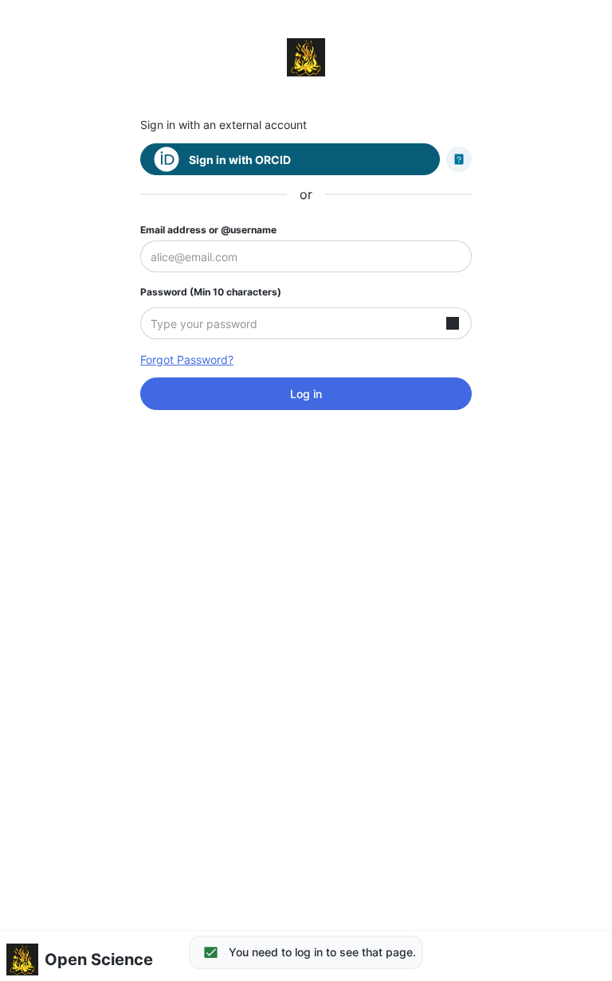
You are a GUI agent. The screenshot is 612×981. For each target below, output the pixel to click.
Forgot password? (186, 359)
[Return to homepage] (306, 57)
